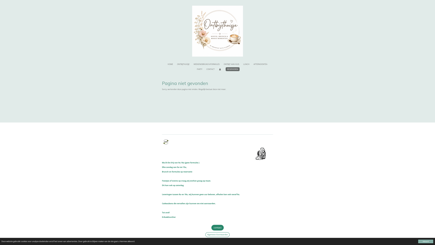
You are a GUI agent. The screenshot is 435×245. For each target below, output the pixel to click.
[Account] (220, 69)
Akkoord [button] (426, 241)
